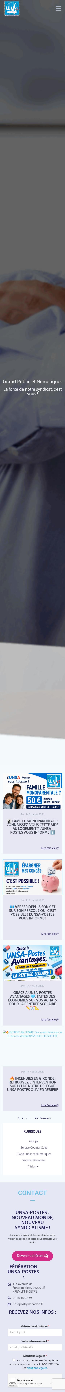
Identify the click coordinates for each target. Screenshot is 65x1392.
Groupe (33, 1141)
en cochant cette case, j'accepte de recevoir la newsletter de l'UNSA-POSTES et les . (35, 1364)
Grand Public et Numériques (34, 1154)
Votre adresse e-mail (35, 1341)
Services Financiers (33, 1160)
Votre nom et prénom (35, 1326)
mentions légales (37, 1368)
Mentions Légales (35, 1356)
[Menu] (58, 8)
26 (36, 1118)
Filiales (31, 1166)
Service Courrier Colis (34, 1147)
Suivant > (45, 1118)
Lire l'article (48, 848)
